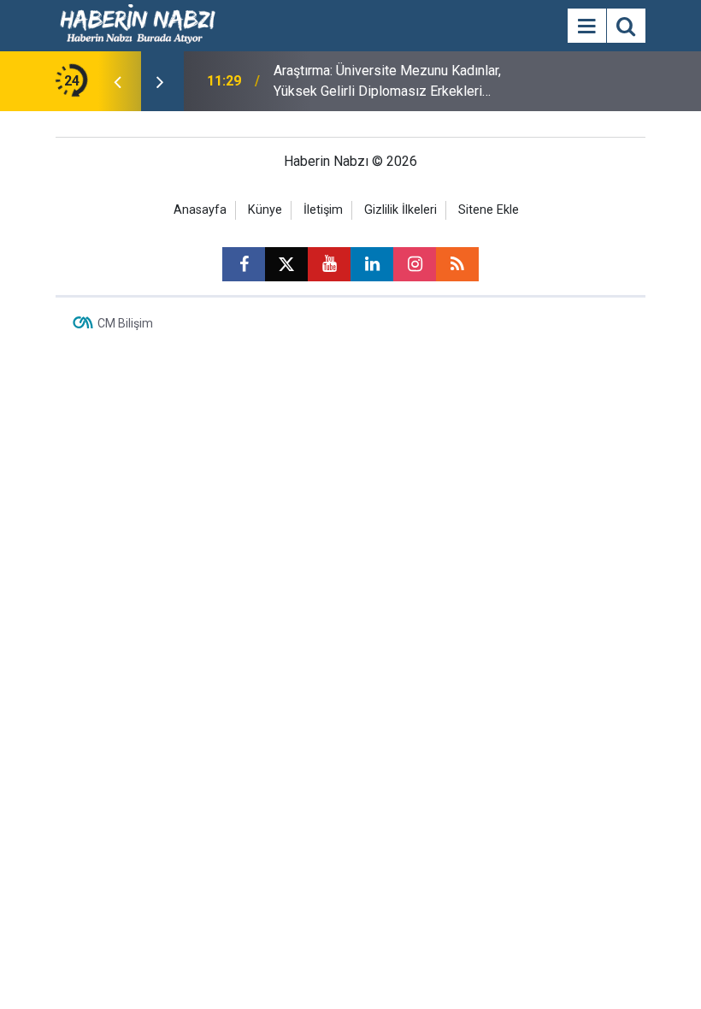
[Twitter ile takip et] (286, 264)
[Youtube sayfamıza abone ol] (329, 264)
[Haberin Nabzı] (138, 24)
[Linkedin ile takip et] (371, 264)
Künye (265, 210)
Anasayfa (200, 210)
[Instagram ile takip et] (414, 264)
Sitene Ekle (488, 210)
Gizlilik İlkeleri (400, 210)
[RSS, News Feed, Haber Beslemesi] (457, 264)
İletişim (323, 210)
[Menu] (586, 26)
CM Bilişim (125, 323)
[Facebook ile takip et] (243, 264)
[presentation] (117, 81)
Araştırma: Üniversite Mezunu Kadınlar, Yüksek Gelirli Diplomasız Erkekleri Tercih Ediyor (387, 82)
